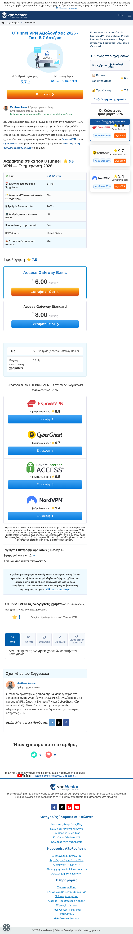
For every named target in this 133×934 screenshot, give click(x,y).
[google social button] (69, 807)
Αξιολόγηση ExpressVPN (66, 855)
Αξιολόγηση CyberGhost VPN (66, 860)
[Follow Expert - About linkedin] (52, 722)
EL (120, 15)
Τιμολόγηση (103, 90)
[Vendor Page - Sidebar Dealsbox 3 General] (110, 180)
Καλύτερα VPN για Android (66, 841)
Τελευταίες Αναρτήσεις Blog (66, 824)
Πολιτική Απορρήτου (66, 896)
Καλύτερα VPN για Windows (66, 828)
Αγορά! (119, 135)
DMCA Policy (66, 913)
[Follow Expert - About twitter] (59, 722)
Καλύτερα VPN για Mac (66, 832)
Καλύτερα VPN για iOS (66, 837)
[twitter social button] (62, 807)
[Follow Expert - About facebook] (66, 722)
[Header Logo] (14, 15)
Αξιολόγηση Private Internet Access (66, 869)
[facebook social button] (54, 807)
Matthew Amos (18, 107)
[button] (6, 927)
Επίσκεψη (44, 94)
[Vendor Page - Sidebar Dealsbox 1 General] (110, 130)
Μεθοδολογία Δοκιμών (66, 918)
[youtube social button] (77, 807)
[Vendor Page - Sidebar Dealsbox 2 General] (110, 155)
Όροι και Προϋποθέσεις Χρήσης (66, 900)
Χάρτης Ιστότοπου (66, 905)
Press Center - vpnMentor (66, 909)
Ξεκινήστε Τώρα (43, 292)
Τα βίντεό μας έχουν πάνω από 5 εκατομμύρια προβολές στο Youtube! (45, 772)
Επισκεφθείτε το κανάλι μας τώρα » (55, 775)
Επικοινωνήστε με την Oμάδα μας (66, 891)
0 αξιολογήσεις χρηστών (110, 99)
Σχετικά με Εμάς (66, 887)
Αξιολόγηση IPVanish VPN (66, 873)
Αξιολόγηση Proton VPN (66, 864)
